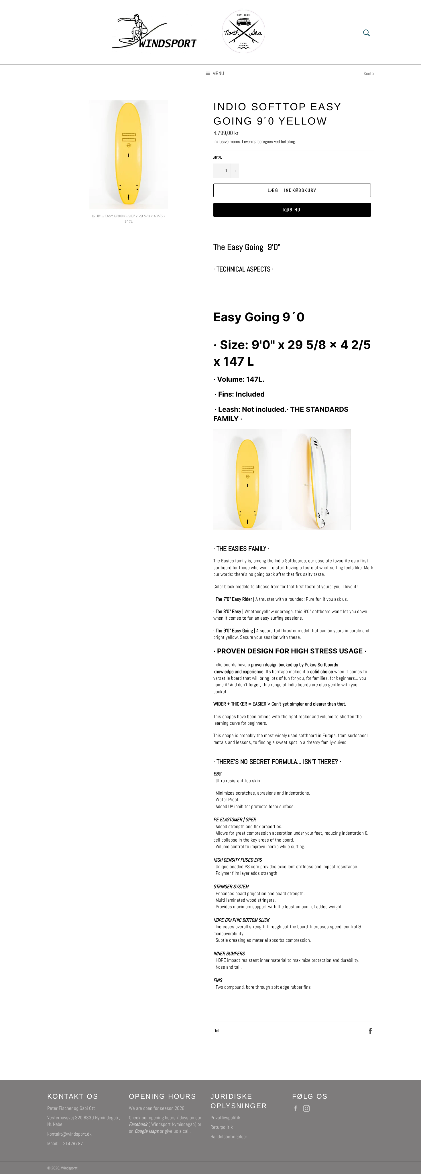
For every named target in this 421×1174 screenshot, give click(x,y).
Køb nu (292, 210)
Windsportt (69, 1168)
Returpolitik (221, 1127)
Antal (217, 157)
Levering (249, 142)
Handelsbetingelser (228, 1136)
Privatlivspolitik (225, 1117)
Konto (369, 73)
